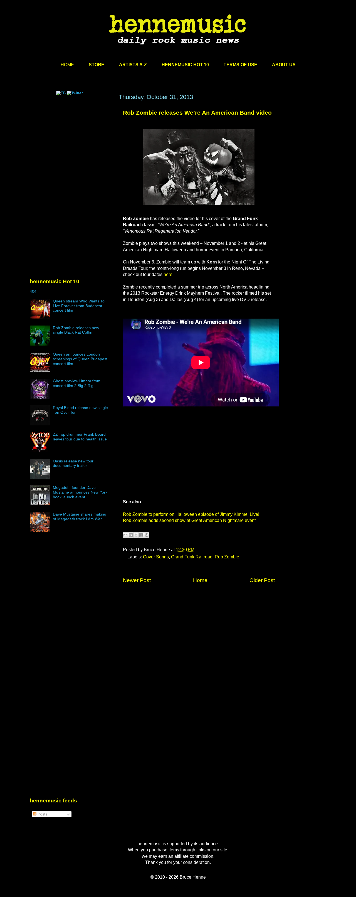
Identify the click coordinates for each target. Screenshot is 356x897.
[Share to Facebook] (141, 535)
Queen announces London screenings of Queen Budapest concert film (80, 359)
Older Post (262, 580)
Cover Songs (156, 557)
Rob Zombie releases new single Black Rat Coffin (76, 330)
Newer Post (137, 580)
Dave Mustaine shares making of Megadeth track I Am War (79, 516)
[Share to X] (136, 535)
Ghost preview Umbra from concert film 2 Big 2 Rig (76, 383)
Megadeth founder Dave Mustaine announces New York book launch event (80, 492)
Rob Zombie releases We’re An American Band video (197, 112)
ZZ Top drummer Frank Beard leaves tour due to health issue (80, 436)
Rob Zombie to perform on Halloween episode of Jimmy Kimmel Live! (191, 514)
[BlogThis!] (131, 535)
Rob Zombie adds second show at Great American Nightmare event (189, 520)
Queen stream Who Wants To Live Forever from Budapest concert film (79, 306)
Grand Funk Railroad (191, 557)
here (168, 274)
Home (200, 580)
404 (33, 291)
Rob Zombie (227, 557)
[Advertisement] (71, 146)
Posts (41, 814)
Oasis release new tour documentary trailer (73, 463)
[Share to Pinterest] (146, 535)
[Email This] (125, 535)
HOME (67, 64)
